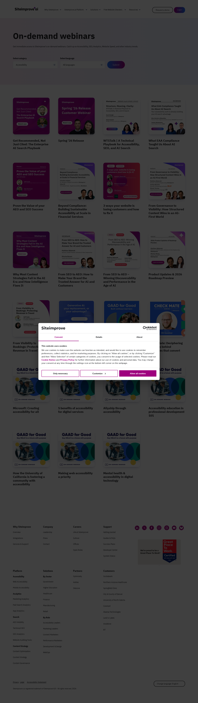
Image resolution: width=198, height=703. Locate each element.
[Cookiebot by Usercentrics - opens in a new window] (145, 328)
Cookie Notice (48, 360)
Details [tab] (99, 337)
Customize (97, 373)
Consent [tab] (59, 337)
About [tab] (139, 337)
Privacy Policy (67, 360)
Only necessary (60, 373)
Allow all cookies (138, 373)
